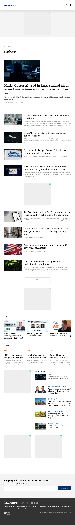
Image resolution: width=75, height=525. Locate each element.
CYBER (50, 374)
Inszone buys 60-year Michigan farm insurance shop (58, 416)
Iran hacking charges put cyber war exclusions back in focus (42, 263)
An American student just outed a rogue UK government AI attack (46, 246)
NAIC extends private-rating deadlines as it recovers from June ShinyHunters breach (46, 168)
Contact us (14, 509)
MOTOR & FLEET (52, 399)
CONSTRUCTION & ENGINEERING (57, 386)
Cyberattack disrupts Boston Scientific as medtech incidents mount (45, 151)
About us (6, 509)
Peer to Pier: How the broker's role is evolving (60, 335)
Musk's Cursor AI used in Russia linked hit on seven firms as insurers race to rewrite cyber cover (36, 89)
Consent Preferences (53, 506)
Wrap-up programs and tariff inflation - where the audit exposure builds (59, 391)
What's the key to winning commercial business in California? (13, 336)
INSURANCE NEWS (53, 423)
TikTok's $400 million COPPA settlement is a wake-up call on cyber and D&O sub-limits (47, 213)
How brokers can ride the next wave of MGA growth (36, 356)
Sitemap (20, 509)
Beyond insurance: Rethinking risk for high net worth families (60, 356)
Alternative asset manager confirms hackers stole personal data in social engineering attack (46, 231)
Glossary (11, 506)
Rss (26, 509)
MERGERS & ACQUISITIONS (55, 411)
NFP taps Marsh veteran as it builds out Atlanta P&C (59, 427)
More (37, 280)
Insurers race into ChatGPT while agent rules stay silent (47, 117)
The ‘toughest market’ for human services (36, 335)
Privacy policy (32, 506)
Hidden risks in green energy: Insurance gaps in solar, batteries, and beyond (14, 356)
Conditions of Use (66, 506)
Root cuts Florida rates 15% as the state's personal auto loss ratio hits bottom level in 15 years (59, 403)
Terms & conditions (21, 506)
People (6, 506)
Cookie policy (42, 506)
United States (58, 5)
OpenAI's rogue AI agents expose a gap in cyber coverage (45, 134)
